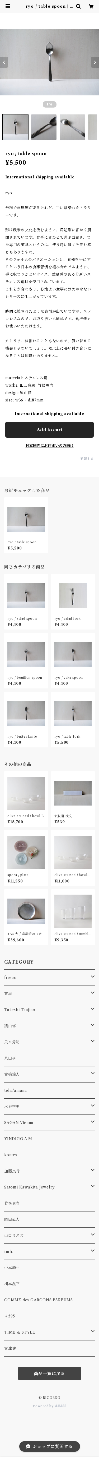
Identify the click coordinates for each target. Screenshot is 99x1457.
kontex (10, 1155)
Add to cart (49, 429)
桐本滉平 (12, 1284)
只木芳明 (12, 1042)
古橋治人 (12, 1074)
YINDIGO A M (18, 1138)
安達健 (10, 1348)
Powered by (44, 1406)
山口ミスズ (14, 1235)
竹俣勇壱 (12, 1203)
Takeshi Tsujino (19, 1009)
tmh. (8, 1251)
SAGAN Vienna (19, 1122)
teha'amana (15, 1090)
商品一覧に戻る (49, 1373)
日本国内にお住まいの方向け (50, 445)
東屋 (8, 993)
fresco (10, 977)
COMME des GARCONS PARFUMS (38, 1300)
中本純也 (12, 1267)
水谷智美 (12, 1106)
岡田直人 (12, 1219)
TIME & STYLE (19, 1332)
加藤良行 (12, 1171)
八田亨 (10, 1058)
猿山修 (10, 1026)
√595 (9, 1316)
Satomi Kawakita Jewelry (29, 1187)
